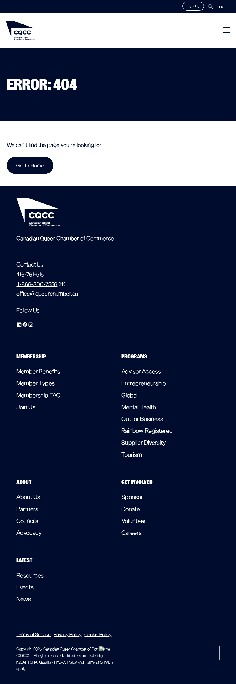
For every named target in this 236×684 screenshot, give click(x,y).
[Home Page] (20, 30)
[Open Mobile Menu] (226, 30)
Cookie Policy (97, 634)
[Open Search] (210, 6)
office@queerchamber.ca (47, 293)
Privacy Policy (67, 634)
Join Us (193, 6)
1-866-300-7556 (36, 284)
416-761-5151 (30, 274)
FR (221, 7)
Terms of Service (33, 634)
